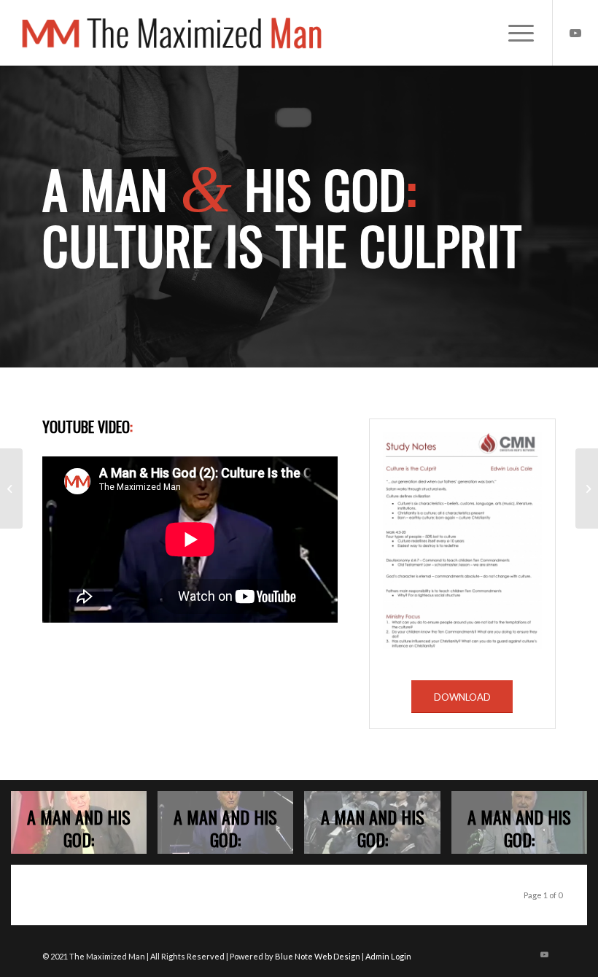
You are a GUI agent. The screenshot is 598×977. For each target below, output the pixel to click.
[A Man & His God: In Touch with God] (11, 488)
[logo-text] (172, 33)
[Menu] (514, 33)
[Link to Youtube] (575, 33)
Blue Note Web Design (317, 956)
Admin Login (388, 956)
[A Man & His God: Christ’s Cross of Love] (586, 488)
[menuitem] (514, 33)
